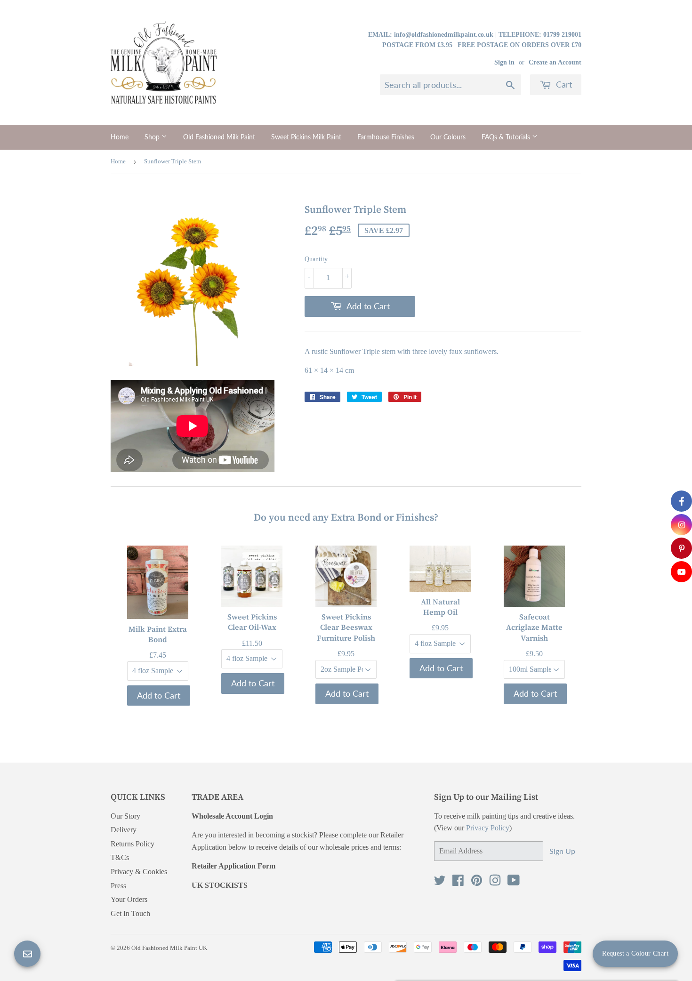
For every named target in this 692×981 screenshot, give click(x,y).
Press (118, 886)
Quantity (316, 259)
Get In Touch (130, 913)
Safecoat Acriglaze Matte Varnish (534, 627)
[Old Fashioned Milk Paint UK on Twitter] (439, 882)
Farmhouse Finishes (385, 137)
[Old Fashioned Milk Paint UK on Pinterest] (477, 882)
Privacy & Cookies (139, 872)
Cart (563, 84)
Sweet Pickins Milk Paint (306, 137)
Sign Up (562, 850)
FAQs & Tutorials (507, 137)
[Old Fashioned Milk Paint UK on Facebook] (458, 882)
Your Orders (129, 899)
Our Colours (448, 137)
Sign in (504, 62)
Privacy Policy (487, 828)
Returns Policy (132, 844)
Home (120, 137)
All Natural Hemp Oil (440, 606)
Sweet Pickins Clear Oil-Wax (252, 621)
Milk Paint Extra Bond (158, 634)
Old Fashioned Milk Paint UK (169, 947)
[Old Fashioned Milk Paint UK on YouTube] (513, 882)
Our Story (125, 816)
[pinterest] (681, 548)
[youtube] (681, 571)
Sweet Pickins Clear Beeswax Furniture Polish (346, 627)
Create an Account (555, 62)
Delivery (124, 830)
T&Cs (120, 857)
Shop (153, 137)
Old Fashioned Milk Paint (219, 137)
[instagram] (681, 524)
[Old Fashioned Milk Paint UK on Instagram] (495, 882)
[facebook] (681, 501)
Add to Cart (158, 695)
